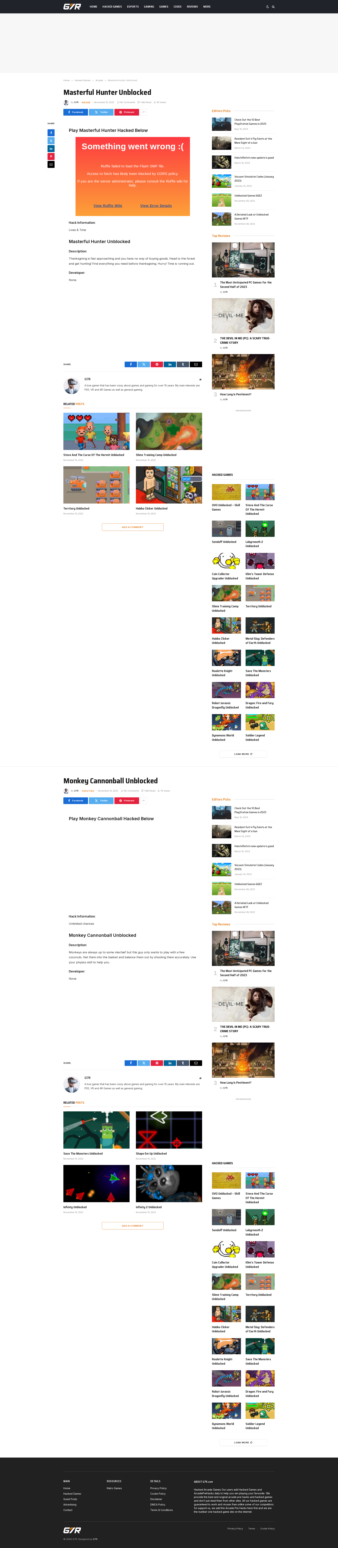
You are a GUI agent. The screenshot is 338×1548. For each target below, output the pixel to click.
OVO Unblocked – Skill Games (226, 507)
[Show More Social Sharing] (143, 112)
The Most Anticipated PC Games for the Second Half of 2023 (246, 284)
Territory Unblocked (76, 508)
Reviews (192, 6)
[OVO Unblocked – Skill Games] (226, 492)
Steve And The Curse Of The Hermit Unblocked (93, 455)
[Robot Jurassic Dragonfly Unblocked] (226, 690)
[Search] (273, 7)
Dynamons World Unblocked (223, 737)
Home (93, 6)
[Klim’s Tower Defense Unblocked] (260, 561)
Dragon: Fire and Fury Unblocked (260, 705)
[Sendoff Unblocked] (226, 529)
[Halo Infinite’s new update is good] (221, 162)
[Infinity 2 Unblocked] (169, 1183)
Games (163, 6)
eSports (133, 6)
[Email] (51, 164)
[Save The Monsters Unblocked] (260, 658)
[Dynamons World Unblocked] (226, 722)
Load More (241, 754)
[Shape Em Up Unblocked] (169, 1130)
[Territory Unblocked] (96, 485)
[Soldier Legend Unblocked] (260, 722)
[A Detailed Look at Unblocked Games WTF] (221, 219)
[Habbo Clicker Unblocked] (169, 485)
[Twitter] (51, 140)
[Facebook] (51, 132)
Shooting (88, 791)
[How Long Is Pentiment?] (243, 371)
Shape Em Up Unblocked (151, 1153)
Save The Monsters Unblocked (258, 673)
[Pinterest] (51, 156)
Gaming (149, 6)
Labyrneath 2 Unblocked (254, 544)
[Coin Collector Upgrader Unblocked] (226, 561)
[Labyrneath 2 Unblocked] (260, 529)
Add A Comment (132, 527)
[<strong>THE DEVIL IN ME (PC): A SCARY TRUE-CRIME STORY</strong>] (243, 315)
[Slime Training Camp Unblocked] (169, 431)
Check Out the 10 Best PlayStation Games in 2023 (250, 122)
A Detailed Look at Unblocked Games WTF (251, 217)
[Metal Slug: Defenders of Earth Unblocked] (260, 625)
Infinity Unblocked (75, 1207)
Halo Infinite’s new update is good (254, 158)
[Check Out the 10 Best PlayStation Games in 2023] (221, 124)
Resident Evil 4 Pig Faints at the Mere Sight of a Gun (253, 141)
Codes (178, 6)
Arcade (86, 102)
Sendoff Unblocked (224, 542)
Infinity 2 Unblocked (149, 1207)
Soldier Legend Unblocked (255, 737)
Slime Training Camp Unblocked (156, 455)
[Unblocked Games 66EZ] (221, 200)
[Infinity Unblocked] (96, 1183)
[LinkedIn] (51, 148)
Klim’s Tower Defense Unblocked (260, 576)
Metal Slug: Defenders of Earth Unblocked (260, 640)
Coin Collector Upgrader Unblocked (225, 576)
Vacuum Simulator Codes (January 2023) (254, 179)
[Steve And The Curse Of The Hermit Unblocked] (96, 431)
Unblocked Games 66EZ (248, 196)
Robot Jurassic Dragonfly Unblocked (225, 705)
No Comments (127, 102)
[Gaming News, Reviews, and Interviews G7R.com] (72, 6)
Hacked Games (112, 6)
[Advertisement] (169, 43)
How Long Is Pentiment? (235, 394)
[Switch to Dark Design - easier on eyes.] (267, 6)
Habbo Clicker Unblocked (151, 508)
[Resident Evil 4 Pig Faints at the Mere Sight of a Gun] (221, 143)
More (207, 6)
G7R (76, 102)
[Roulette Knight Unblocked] (226, 658)
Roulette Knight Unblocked (222, 673)
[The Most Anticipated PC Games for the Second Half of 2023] (243, 259)
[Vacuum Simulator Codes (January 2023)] (221, 181)
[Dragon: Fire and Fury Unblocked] (260, 690)
